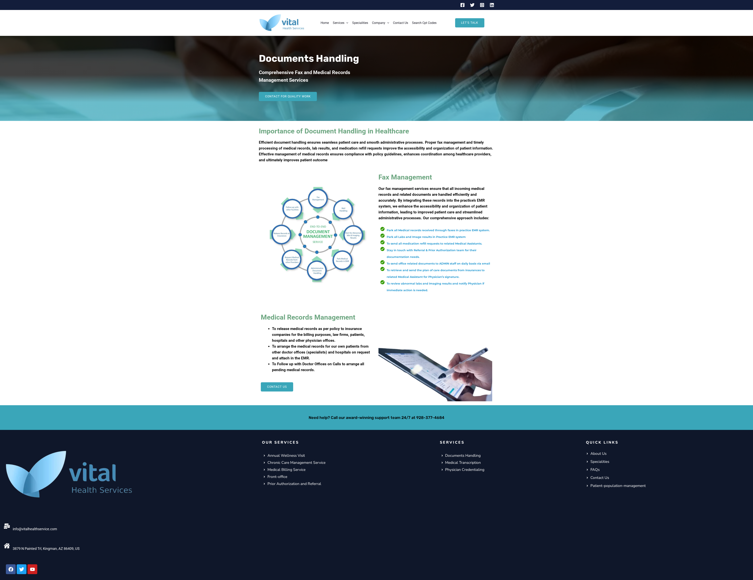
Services (338, 23)
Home (325, 23)
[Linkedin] (492, 5)
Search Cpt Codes (424, 23)
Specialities (360, 23)
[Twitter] (472, 5)
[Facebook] (462, 5)
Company (378, 23)
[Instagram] (482, 5)
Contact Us (400, 23)
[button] (346, 23)
